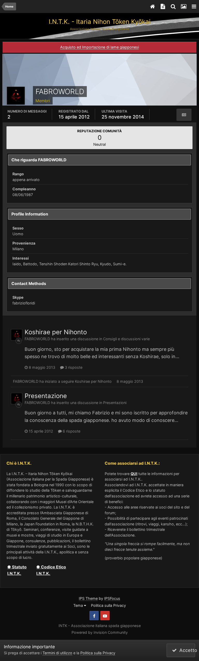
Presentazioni (114, 402)
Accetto (186, 650)
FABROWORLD (37, 339)
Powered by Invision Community (100, 632)
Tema (78, 605)
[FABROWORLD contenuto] (183, 115)
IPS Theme (88, 598)
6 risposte (71, 431)
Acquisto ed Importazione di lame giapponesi (99, 47)
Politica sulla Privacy (108, 605)
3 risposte (73, 367)
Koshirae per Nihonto (56, 332)
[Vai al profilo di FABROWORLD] (16, 334)
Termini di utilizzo (57, 653)
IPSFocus (112, 598)
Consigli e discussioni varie (126, 339)
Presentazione (46, 396)
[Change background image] (183, 6)
